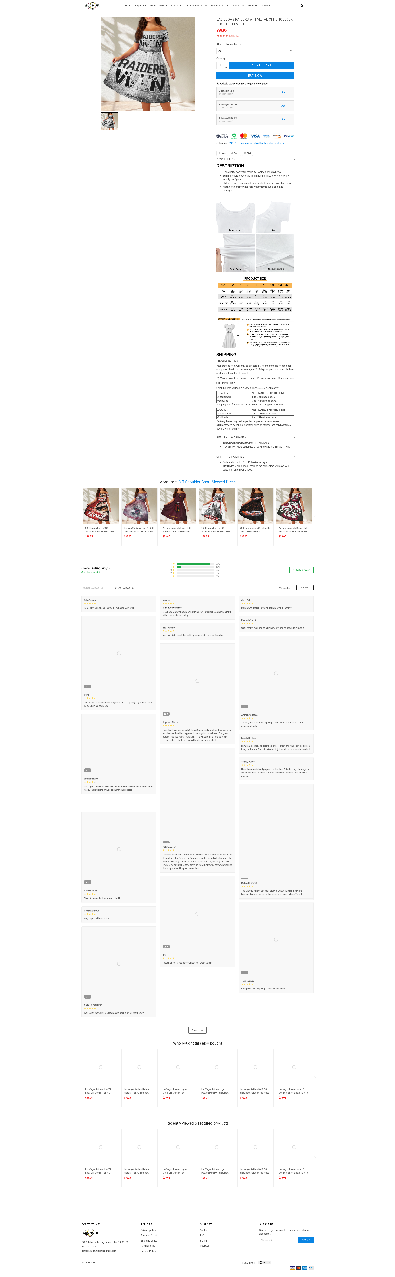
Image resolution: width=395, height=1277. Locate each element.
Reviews (204, 1272)
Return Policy (148, 1272)
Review (266, 5)
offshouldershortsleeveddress (267, 143)
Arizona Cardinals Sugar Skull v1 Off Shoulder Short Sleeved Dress (293, 530)
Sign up (306, 1267)
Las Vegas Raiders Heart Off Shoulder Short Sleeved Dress (293, 1134)
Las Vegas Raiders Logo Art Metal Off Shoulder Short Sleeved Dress (176, 1134)
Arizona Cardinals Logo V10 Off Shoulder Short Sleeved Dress (139, 530)
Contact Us (238, 5)
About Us (253, 5)
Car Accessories (194, 5)
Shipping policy (149, 1267)
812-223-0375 (89, 1273)
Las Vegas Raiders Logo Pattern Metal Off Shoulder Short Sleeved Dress (214, 1134)
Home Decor (157, 5)
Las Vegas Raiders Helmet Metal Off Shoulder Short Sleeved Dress (137, 1134)
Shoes (175, 5)
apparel (245, 143)
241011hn (234, 143)
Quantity (220, 58)
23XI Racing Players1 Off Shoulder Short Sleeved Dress (215, 530)
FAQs (203, 1262)
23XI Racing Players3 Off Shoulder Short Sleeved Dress (99, 530)
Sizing (203, 1267)
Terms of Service (150, 1262)
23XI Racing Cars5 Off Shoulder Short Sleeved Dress (255, 530)
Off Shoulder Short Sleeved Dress (207, 482)
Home (128, 5)
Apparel (139, 5)
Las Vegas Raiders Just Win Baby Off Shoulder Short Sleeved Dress (98, 1134)
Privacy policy (148, 1257)
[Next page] (315, 516)
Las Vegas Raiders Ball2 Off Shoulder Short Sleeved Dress (254, 1134)
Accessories (217, 5)
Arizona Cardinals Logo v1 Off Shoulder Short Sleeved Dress (177, 530)
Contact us (205, 1257)
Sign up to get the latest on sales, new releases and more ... (285, 1259)
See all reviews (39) (90, 572)
